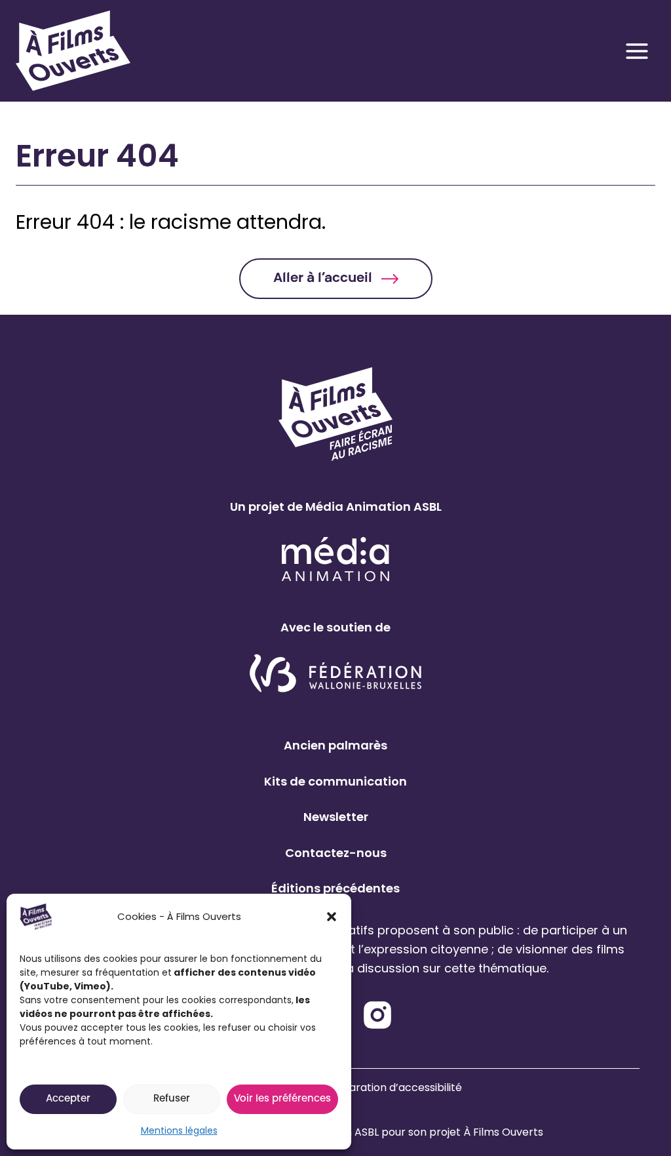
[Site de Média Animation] (335, 559)
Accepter (68, 1099)
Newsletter (335, 816)
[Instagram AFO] (377, 1015)
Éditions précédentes (335, 888)
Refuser (171, 1099)
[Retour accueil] (65, 50)
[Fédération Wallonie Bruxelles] (336, 674)
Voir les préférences (282, 1099)
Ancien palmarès (335, 745)
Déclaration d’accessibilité (394, 1087)
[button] (331, 916)
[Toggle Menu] (637, 51)
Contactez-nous (336, 853)
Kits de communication (335, 781)
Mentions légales (179, 1130)
